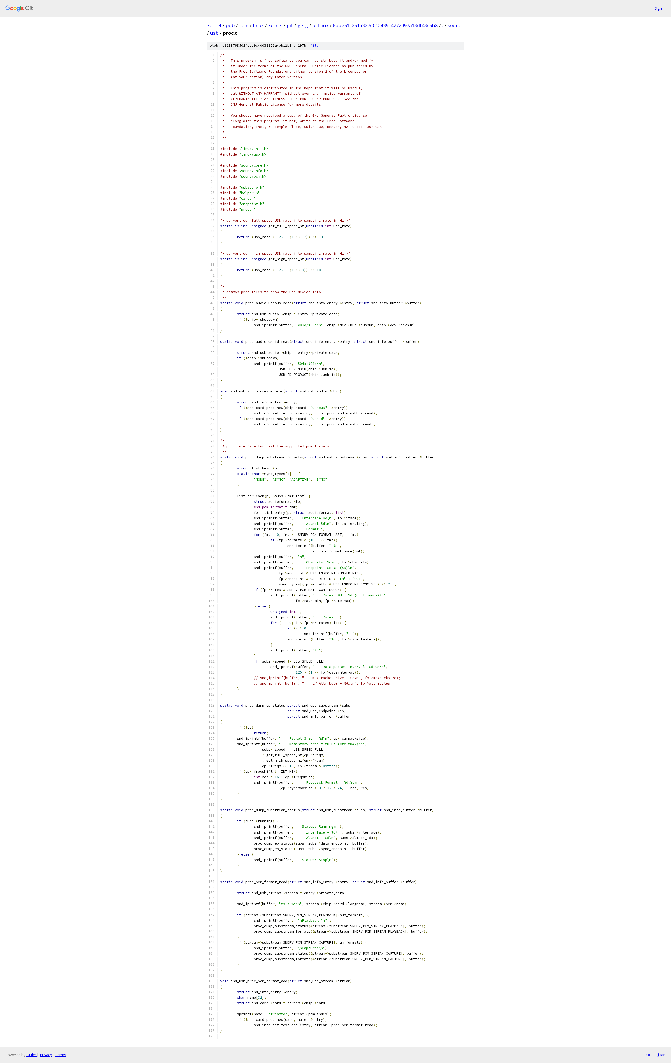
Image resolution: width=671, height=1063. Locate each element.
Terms (60, 1054)
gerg (302, 25)
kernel (214, 25)
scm (243, 25)
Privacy (46, 1054)
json (661, 1054)
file (314, 45)
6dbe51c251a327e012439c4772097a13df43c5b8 (385, 25)
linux (258, 25)
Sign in (660, 8)
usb (214, 33)
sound (455, 25)
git (290, 25)
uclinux (320, 25)
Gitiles (31, 1054)
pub (230, 25)
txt (649, 1054)
